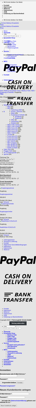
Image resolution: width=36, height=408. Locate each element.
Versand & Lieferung (14, 66)
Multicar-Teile (11, 41)
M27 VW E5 (11, 141)
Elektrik (13, 123)
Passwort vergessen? (7, 386)
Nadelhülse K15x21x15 (7, 227)
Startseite (7, 32)
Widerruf (7, 8)
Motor (13, 113)
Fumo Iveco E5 (12, 139)
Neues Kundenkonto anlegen (8, 405)
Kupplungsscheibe (6, 211)
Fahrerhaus (15, 121)
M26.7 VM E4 (11, 133)
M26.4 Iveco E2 (12, 129)
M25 (32, 90)
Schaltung (18, 116)
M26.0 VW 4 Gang (13, 125)
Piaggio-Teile (11, 44)
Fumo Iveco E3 (12, 136)
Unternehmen (8, 80)
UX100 (9, 134)
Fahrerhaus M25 (16, 110)
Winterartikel (11, 46)
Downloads (11, 58)
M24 (8, 106)
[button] (7, 41)
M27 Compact (12, 143)
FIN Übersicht (11, 56)
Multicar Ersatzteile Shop (12, 90)
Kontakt (6, 5)
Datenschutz (8, 10)
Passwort (3, 379)
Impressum (8, 7)
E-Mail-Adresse (6, 394)
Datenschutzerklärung (18, 400)
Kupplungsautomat (6, 194)
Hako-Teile (10, 43)
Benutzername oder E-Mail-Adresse (13, 374)
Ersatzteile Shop (9, 38)
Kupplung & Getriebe (7, 92)
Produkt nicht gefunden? (15, 54)
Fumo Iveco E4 (12, 138)
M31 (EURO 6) (12, 146)
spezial (6, 154)
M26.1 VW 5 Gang (13, 126)
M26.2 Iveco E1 (12, 128)
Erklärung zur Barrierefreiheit (14, 13)
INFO (5, 61)
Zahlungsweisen (9, 240)
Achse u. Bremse (16, 111)
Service (6, 343)
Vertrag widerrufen (18, 323)
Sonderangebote (12, 48)
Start (1, 90)
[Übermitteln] (4, 330)
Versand (6, 202)
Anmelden (20, 382)
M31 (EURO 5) (12, 144)
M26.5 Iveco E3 (12, 131)
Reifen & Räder (12, 147)
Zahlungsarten (12, 65)
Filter (12, 120)
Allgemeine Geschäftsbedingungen (15, 245)
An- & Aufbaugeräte (10, 152)
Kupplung (18, 118)
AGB (5, 12)
